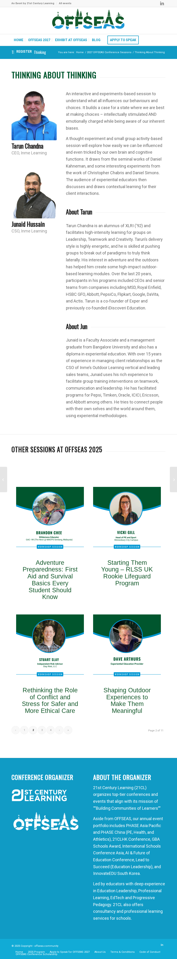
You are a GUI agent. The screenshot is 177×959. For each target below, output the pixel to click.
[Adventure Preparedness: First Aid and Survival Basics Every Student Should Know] (50, 521)
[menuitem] (34, 3)
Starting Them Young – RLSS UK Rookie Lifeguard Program (127, 573)
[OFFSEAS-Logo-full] (88, 20)
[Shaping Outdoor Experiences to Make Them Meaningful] (127, 648)
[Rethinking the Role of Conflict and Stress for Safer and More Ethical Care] (50, 648)
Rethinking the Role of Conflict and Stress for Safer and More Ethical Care (50, 700)
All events (65, 3)
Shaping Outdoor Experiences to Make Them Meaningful (127, 700)
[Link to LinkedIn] (162, 3)
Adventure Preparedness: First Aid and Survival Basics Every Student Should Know (50, 580)
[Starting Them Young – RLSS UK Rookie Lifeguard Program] (127, 521)
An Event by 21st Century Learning (33, 3)
